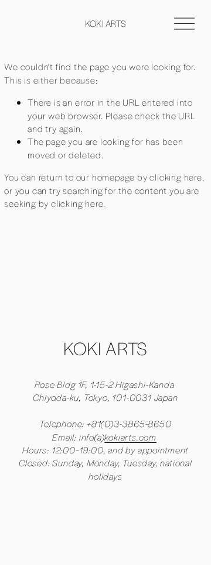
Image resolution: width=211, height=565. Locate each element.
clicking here (175, 177)
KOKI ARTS (106, 23)
